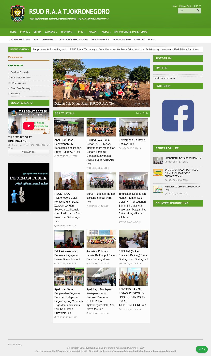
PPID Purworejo (18, 83)
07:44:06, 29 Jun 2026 (130, 263)
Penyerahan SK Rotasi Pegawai (75, 103)
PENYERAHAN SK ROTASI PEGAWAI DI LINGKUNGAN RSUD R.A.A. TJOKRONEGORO (132, 297)
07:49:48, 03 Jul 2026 (98, 263)
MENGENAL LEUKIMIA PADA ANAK (182, 186)
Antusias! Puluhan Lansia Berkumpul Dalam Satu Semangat (101, 255)
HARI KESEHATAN (100, 39)
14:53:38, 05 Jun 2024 (176, 180)
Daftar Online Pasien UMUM (130, 32)
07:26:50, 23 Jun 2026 (65, 317)
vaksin (151, 39)
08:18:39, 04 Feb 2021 (176, 162)
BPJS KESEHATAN (122, 39)
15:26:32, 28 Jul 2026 (65, 226)
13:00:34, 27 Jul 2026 (130, 148)
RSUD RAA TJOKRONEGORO (74, 39)
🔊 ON (201, 349)
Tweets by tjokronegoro (164, 78)
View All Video (28, 152)
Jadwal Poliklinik (20, 39)
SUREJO (15, 93)
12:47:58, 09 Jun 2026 (130, 309)
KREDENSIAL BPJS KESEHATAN (181, 158)
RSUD (36, 39)
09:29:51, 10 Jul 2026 (130, 222)
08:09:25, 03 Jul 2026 (65, 263)
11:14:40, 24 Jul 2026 (97, 206)
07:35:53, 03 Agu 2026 (65, 156)
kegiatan (139, 39)
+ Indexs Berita (141, 113)
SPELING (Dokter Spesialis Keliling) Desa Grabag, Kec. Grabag (133, 255)
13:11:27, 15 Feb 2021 (176, 194)
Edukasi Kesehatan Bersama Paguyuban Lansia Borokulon (66, 255)
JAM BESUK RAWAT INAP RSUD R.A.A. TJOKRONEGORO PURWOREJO (181, 173)
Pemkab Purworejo (20, 72)
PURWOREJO (49, 39)
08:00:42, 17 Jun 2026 (98, 313)
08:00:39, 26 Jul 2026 (98, 168)
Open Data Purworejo (21, 88)
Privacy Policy (15, 344)
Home (13, 32)
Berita (37, 32)
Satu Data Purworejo (20, 77)
